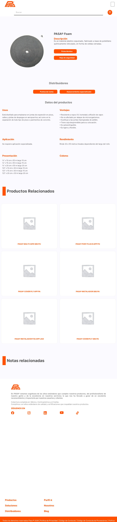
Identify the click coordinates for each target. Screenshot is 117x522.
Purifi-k (48, 500)
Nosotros (49, 505)
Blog (46, 511)
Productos (10, 500)
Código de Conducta (67, 520)
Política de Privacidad (48, 520)
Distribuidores (13, 511)
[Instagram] (34, 412)
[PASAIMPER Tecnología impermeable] (34, 387)
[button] (113, 4)
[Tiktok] (83, 412)
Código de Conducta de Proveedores (92, 520)
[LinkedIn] (50, 412)
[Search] (100, 12)
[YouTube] (66, 412)
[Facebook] (18, 412)
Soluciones (11, 505)
